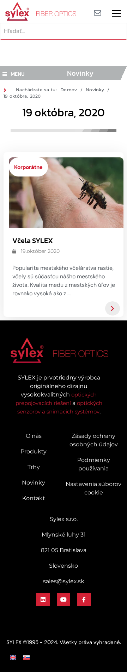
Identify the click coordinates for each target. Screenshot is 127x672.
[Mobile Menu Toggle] (116, 13)
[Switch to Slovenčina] (26, 657)
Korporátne (28, 167)
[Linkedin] (42, 599)
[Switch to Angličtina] (13, 657)
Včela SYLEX (32, 240)
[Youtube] (63, 599)
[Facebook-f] (84, 599)
